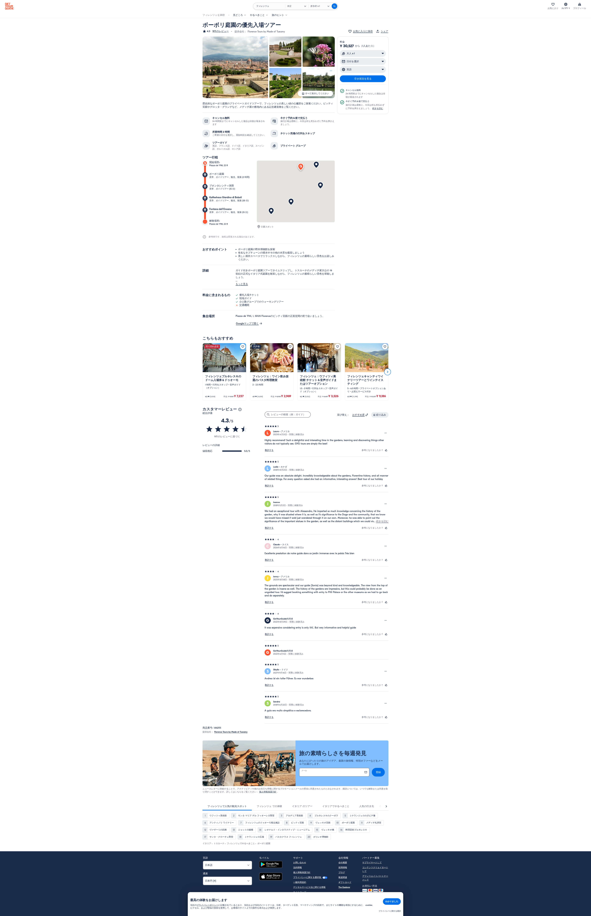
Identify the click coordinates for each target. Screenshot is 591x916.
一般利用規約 (299, 882)
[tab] (227, 806)
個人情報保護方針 (267, 792)
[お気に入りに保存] (242, 346)
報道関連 (342, 877)
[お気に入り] (553, 4)
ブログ (341, 872)
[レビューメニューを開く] (385, 433)
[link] (224, 372)
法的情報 (297, 867)
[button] (216, 31)
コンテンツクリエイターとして (375, 869)
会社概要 (342, 862)
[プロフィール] (579, 4)
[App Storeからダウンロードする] (270, 877)
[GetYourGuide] (9, 6)
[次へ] (387, 371)
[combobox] (360, 415)
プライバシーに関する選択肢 (307, 877)
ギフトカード (344, 882)
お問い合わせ (299, 862)
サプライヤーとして (372, 862)
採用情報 (342, 867)
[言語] (565, 4)
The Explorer (344, 887)
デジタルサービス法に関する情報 (309, 887)
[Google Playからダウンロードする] (270, 865)
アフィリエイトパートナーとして (375, 878)
